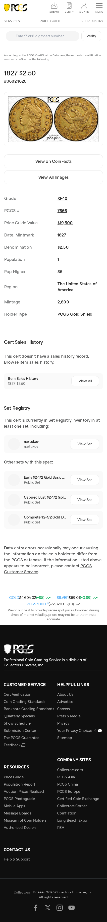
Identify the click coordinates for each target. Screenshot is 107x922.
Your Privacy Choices (74, 730)
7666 (62, 210)
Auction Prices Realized (24, 791)
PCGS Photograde (19, 799)
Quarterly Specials (19, 716)
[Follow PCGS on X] (47, 907)
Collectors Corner (72, 806)
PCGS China (67, 784)
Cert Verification (17, 694)
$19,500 (65, 223)
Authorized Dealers (20, 827)
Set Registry (92, 21)
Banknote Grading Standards (29, 709)
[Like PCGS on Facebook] (35, 907)
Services (12, 21)
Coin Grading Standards (24, 701)
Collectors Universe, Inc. (74, 892)
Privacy (63, 723)
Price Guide (50, 21)
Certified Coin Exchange (78, 799)
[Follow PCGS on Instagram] (59, 907)
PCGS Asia (66, 777)
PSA (60, 827)
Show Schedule (17, 723)
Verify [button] (69, 11)
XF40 (62, 198)
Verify (91, 36)
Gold (14, 597)
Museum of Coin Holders (25, 820)
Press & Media (69, 716)
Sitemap (64, 738)
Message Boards (17, 813)
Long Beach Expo (72, 820)
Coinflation (66, 813)
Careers (63, 709)
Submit (54, 11)
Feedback (12, 745)
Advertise (65, 701)
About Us (65, 694)
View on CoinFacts (53, 161)
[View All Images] (53, 119)
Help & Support (17, 859)
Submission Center (20, 730)
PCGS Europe (68, 791)
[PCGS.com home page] (15, 7)
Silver (63, 597)
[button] (99, 8)
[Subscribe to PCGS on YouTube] (71, 907)
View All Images (53, 177)
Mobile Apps (14, 806)
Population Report (19, 784)
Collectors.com (70, 770)
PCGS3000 (38, 604)
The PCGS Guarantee (21, 738)
